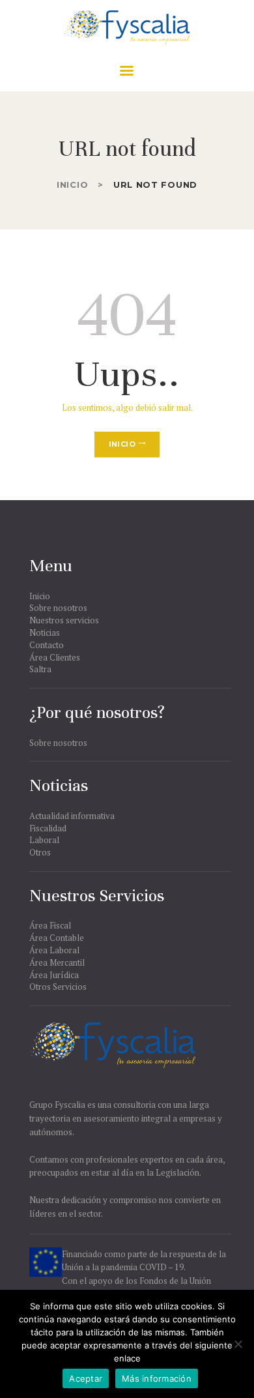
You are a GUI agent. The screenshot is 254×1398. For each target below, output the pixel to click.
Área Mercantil (57, 962)
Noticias (44, 632)
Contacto (46, 645)
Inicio (72, 184)
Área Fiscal (50, 925)
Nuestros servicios (64, 620)
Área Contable (56, 938)
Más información (156, 1378)
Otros (40, 852)
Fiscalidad (47, 828)
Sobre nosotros (58, 608)
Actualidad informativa (72, 816)
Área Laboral (54, 950)
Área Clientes (54, 657)
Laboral (44, 840)
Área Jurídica (54, 975)
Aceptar (85, 1378)
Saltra (40, 669)
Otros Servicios (58, 986)
